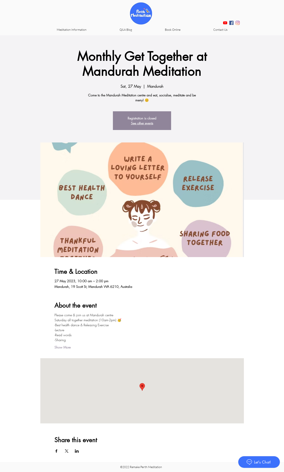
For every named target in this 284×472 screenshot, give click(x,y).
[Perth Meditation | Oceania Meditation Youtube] (225, 23)
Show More (62, 347)
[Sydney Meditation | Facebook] (231, 23)
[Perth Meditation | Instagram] (238, 23)
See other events (142, 123)
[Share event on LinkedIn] (77, 451)
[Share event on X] (67, 451)
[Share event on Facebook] (56, 451)
